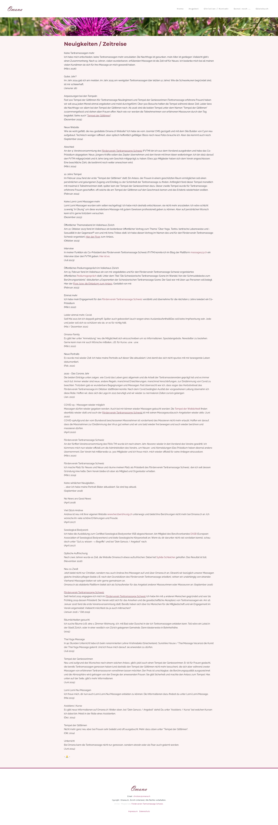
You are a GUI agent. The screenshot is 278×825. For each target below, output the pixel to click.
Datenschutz (144, 811)
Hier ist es (104, 256)
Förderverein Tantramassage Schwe (121, 412)
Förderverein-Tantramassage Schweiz (122, 150)
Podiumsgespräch (86, 275)
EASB (194, 533)
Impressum (133, 811)
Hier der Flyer (93, 236)
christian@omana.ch (141, 796)
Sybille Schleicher (165, 557)
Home (180, 9)
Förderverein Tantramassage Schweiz (122, 299)
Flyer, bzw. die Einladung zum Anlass (92, 283)
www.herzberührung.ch (119, 514)
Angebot (194, 9)
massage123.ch (199, 252)
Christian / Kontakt (216, 9)
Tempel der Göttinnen (98, 115)
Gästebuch (262, 9)
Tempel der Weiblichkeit (187, 408)
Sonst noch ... (242, 9)
